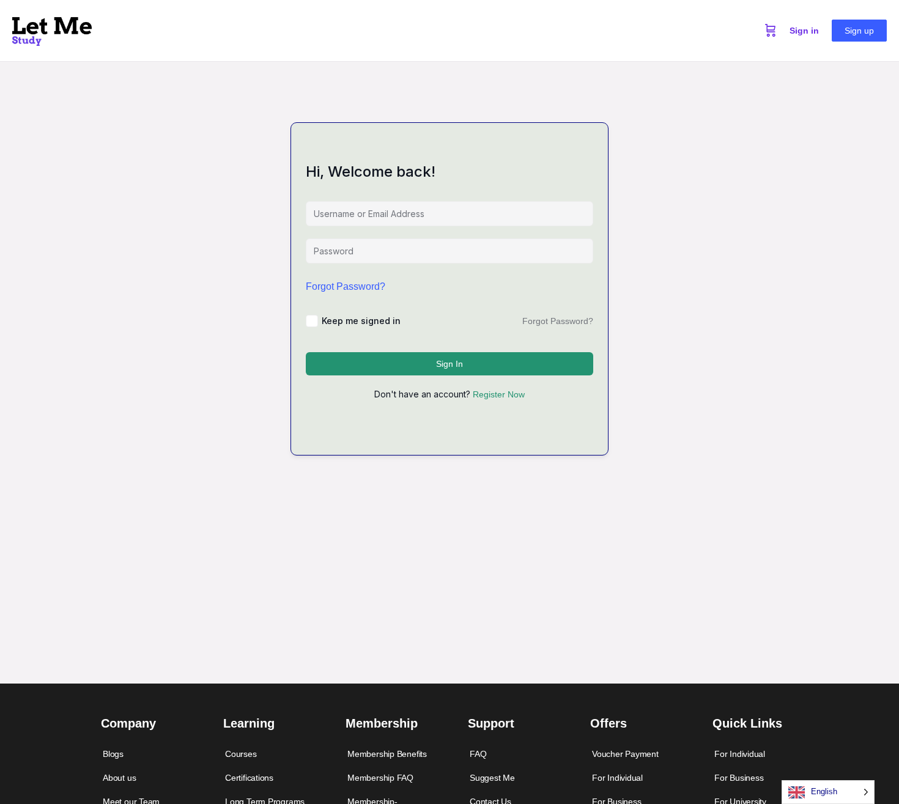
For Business (738, 778)
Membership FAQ (380, 778)
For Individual (617, 778)
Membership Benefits (387, 754)
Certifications (249, 778)
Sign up (859, 30)
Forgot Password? (345, 286)
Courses (241, 754)
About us (119, 778)
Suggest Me (492, 778)
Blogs (113, 754)
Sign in (804, 30)
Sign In (449, 364)
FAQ (478, 754)
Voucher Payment (625, 754)
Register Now (499, 394)
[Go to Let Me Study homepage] (52, 29)
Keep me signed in (361, 320)
